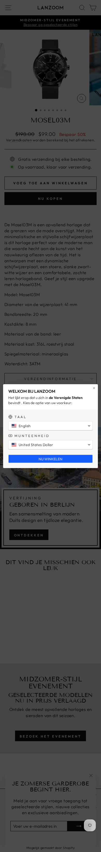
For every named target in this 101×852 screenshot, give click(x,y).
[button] (50, 426)
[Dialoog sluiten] (94, 388)
